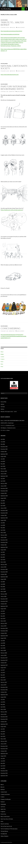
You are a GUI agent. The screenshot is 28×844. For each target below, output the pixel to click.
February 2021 (4, 564)
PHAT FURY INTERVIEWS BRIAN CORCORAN (14, 420)
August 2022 (3, 520)
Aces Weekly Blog (6, 9)
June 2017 (3, 672)
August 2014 (3, 756)
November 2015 (4, 719)
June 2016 (3, 702)
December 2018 (4, 628)
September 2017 (4, 665)
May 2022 (3, 527)
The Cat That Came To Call (6, 826)
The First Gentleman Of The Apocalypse (9, 828)
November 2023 (4, 490)
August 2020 (3, 579)
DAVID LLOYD (4, 423)
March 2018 (3, 650)
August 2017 (3, 667)
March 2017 (3, 679)
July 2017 (3, 670)
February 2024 (4, 483)
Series (2, 821)
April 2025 (3, 466)
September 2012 (4, 775)
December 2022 (4, 510)
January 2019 (3, 625)
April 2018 (3, 648)
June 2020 (3, 584)
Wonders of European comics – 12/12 (9, 411)
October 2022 (4, 515)
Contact (2, 356)
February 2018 (4, 652)
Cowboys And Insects (5, 794)
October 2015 (4, 721)
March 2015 (3, 738)
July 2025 (3, 458)
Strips (2, 366)
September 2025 (4, 454)
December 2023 (4, 488)
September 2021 (4, 547)
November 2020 (4, 571)
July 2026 (3, 439)
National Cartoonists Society (14, 67)
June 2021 (3, 554)
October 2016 (4, 692)
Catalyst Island (4, 792)
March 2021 (3, 562)
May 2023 (3, 503)
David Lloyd (10, 423)
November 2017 (4, 660)
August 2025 (3, 456)
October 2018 (4, 633)
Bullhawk (3, 789)
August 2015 (3, 726)
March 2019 (3, 621)
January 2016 (3, 714)
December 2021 (4, 540)
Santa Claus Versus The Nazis (7, 819)
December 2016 (4, 687)
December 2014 (4, 746)
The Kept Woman (4, 831)
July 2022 (3, 522)
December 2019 (4, 598)
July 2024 (3, 478)
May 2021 (3, 557)
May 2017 (3, 675)
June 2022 (3, 525)
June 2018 (3, 643)
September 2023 (4, 495)
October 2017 (4, 662)
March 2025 (3, 468)
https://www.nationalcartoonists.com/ (10, 74)
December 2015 (4, 716)
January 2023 (3, 508)
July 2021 (3, 552)
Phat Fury (13, 27)
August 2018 (3, 638)
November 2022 (4, 512)
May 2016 (3, 704)
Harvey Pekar (3, 401)
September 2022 (4, 517)
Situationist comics (10, 425)
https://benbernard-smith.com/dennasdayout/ (12, 210)
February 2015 (4, 741)
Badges (2, 354)
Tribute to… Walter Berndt (12, 23)
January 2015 (3, 743)
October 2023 (4, 493)
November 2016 (4, 689)
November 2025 (4, 449)
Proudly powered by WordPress (6, 842)
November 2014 (4, 748)
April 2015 (3, 736)
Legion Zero (3, 809)
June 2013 (3, 768)
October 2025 (4, 451)
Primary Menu (26, 9)
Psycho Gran (3, 814)
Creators (2, 359)
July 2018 (3, 640)
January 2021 (3, 567)
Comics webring (10, 328)
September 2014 (4, 753)
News (2, 364)
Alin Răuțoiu (3, 427)
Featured (2, 801)
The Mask (3, 406)
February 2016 (4, 711)
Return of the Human (5, 816)
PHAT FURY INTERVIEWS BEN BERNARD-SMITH (13, 87)
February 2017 (4, 682)
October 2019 (4, 603)
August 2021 (3, 549)
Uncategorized (4, 20)
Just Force (3, 806)
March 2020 (3, 591)
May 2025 (3, 463)
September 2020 (4, 576)
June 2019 (3, 613)
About (2, 351)
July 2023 (3, 500)
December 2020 (4, 569)
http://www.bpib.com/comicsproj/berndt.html (11, 31)
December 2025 (4, 446)
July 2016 (3, 699)
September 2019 (4, 606)
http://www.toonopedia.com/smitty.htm (10, 34)
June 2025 (3, 461)
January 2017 (3, 684)
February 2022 (4, 535)
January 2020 (3, 596)
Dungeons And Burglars (6, 799)
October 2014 (4, 751)
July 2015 (3, 729)
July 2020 (3, 581)
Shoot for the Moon (5, 823)
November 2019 (4, 601)
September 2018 (4, 635)
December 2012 (4, 770)
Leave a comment (21, 27)
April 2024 (3, 481)
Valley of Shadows (4, 836)
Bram (2, 420)
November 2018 (4, 630)
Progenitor (3, 811)
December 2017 (4, 657)
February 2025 (4, 471)
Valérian (2, 404)
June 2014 (3, 760)
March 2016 (3, 709)
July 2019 (3, 611)
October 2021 (4, 544)
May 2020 (3, 586)
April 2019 (3, 618)
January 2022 (3, 537)
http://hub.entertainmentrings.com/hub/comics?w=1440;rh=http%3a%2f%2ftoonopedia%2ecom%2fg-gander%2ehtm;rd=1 (13, 336)
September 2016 (4, 694)
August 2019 (3, 608)
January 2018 (3, 655)
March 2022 (3, 532)
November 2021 (4, 542)
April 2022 (3, 530)
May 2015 (3, 733)
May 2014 (3, 763)
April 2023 (3, 505)
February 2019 (4, 623)
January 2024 (3, 485)
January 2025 (3, 473)
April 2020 (3, 589)
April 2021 (3, 559)
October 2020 (4, 574)
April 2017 (3, 677)
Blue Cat (2, 787)
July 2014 (3, 758)
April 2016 (3, 706)
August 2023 (3, 498)
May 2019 (3, 616)
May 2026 (3, 444)
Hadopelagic (3, 804)
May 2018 (3, 645)
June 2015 (3, 731)
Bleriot (2, 784)
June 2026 (3, 441)
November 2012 (4, 773)
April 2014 (3, 765)
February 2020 (4, 594)
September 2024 (4, 476)
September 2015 (4, 724)
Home (2, 361)
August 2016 (3, 697)
